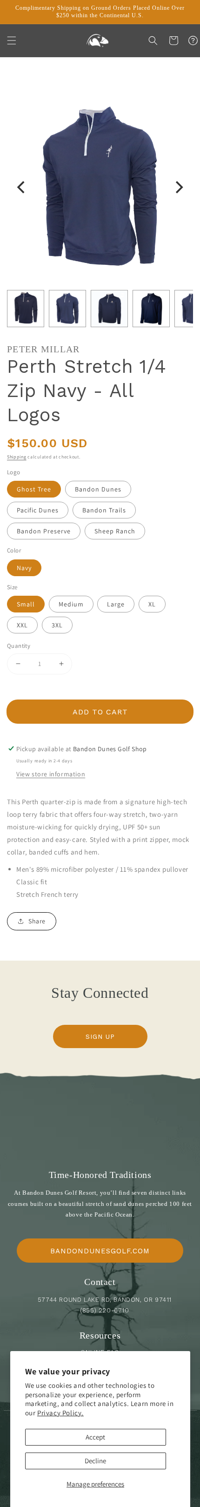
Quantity (18, 646)
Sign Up (100, 1036)
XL (152, 604)
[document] (100, 187)
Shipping (17, 457)
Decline (95, 1460)
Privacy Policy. (60, 1412)
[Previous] (22, 187)
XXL (22, 625)
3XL (57, 625)
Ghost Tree (34, 489)
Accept (95, 1437)
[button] (11, 40)
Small (26, 604)
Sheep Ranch (114, 531)
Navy (24, 568)
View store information (50, 774)
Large (116, 604)
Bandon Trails (104, 510)
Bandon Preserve (44, 531)
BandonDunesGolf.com (100, 1251)
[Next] (178, 187)
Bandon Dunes (98, 489)
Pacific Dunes (38, 510)
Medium (71, 604)
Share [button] (37, 921)
